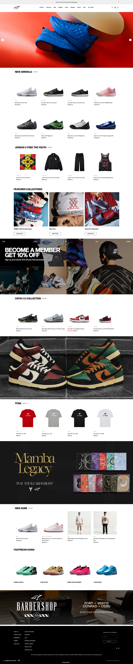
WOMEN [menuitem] (60, 7)
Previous (15, 566)
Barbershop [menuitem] (17, 637)
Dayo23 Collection (91, 229)
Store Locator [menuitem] (17, 634)
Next (117, 566)
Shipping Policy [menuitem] (28, 650)
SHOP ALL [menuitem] (48, 7)
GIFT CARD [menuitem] (91, 7)
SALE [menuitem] (84, 7)
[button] (66, 662)
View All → (35, 72)
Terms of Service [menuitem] (29, 643)
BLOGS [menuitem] (79, 7)
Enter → (109, 641)
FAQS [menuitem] (26, 637)
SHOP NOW (19, 233)
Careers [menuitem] (16, 640)
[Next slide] (130, 40)
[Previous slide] (3, 40)
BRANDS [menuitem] (73, 7)
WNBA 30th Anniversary (23, 229)
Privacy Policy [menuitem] (28, 646)
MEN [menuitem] (55, 7)
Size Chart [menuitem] (27, 634)
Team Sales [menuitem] (16, 643)
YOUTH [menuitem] (66, 7)
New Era (52, 229)
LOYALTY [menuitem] (42, 7)
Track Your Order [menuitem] (29, 631)
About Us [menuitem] (16, 631)
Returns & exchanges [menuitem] (30, 640)
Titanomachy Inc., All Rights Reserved (113, 660)
